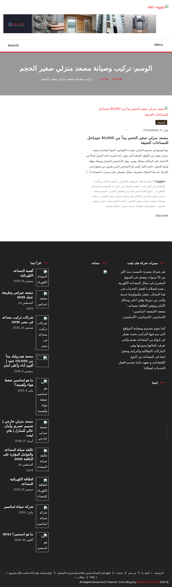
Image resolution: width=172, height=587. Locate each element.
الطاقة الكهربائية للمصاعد (21, 482)
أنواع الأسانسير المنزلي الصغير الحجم (131, 191)
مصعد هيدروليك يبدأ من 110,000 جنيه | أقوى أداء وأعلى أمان (18, 361)
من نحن (132, 572)
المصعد (161, 122)
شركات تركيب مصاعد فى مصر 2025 (17, 320)
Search (13, 45)
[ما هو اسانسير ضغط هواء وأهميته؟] (42, 396)
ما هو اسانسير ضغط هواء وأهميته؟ (19, 383)
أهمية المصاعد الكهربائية (23, 273)
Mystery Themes (148, 582)
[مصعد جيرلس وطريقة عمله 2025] (42, 299)
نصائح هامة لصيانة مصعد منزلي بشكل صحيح (131, 206)
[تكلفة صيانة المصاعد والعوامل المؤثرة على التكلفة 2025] (42, 459)
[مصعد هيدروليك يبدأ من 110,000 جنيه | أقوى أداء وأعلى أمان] (42, 360)
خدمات (119, 572)
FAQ (92, 577)
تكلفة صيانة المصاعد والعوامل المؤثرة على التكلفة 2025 (18, 454)
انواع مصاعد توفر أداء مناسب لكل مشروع (30, 572)
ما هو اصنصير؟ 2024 (18, 534)
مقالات (81, 577)
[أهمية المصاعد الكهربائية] (42, 277)
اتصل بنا (145, 572)
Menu (158, 44)
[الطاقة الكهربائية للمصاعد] (42, 488)
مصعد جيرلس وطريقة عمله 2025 (17, 295)
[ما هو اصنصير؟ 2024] (42, 542)
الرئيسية (159, 572)
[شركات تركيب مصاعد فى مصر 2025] (42, 332)
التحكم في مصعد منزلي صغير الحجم (121, 196)
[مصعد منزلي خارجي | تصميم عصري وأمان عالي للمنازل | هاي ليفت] (42, 431)
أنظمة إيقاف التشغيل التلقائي (136, 181)
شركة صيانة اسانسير (18, 507)
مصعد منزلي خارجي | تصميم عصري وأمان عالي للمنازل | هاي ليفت (18, 428)
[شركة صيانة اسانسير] (42, 516)
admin (154, 130)
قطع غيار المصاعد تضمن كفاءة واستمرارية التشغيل (84, 572)
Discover (161, 215)
